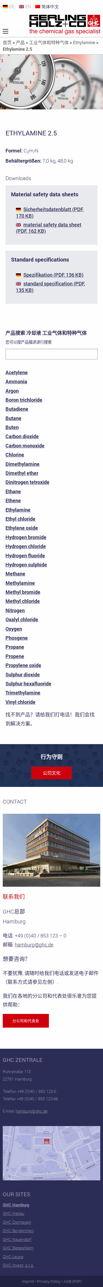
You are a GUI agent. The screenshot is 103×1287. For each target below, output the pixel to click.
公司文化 (51, 773)
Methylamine (20, 583)
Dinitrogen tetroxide (27, 482)
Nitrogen (15, 610)
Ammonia (16, 381)
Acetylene (16, 372)
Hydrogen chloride (25, 546)
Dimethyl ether (21, 473)
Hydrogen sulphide (26, 564)
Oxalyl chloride (21, 619)
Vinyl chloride (20, 702)
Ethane (13, 491)
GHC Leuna (13, 1256)
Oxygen (13, 628)
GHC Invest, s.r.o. (18, 1265)
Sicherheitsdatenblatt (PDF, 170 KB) (49, 212)
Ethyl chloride (20, 518)
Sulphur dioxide (22, 674)
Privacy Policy (49, 1281)
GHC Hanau (13, 1213)
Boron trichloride (23, 399)
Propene (14, 656)
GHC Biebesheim (18, 1248)
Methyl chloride (22, 601)
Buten (12, 427)
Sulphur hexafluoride (28, 683)
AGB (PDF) (73, 1281)
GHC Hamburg (16, 1204)
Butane (13, 418)
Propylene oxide (23, 665)
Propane (14, 647)
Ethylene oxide (21, 528)
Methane (15, 573)
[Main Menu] (5, 31)
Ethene (13, 500)
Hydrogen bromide (25, 537)
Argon (12, 390)
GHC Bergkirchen (18, 1230)
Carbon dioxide (22, 436)
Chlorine (14, 454)
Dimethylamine (22, 464)
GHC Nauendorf (17, 1239)
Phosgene (16, 637)
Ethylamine (17, 509)
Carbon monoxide (24, 445)
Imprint (28, 1281)
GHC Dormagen (17, 1222)
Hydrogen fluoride (25, 555)
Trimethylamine (22, 692)
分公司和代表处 (25, 1020)
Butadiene (16, 409)
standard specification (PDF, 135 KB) (50, 286)
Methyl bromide (22, 592)
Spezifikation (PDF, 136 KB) (53, 274)
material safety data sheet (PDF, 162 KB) (48, 227)
